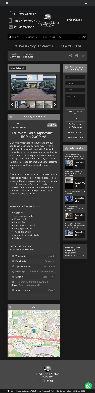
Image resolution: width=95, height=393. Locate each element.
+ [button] (10, 313)
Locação (21, 37)
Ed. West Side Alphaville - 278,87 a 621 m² (74, 209)
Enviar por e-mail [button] (76, 112)
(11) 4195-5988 (24, 27)
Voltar (83, 37)
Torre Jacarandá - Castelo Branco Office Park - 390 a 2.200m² (74, 156)
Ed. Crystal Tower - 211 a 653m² (75, 193)
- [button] (11, 316)
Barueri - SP (33, 37)
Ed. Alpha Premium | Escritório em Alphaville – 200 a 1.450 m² (75, 226)
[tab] (17, 68)
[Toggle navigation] (86, 3)
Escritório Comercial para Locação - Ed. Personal (73, 173)
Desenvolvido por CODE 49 (77, 391)
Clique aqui (70, 253)
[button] (13, 88)
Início (13, 37)
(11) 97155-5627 (24, 20)
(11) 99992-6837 (25, 13)
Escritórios (44, 37)
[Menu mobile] (7, 3)
